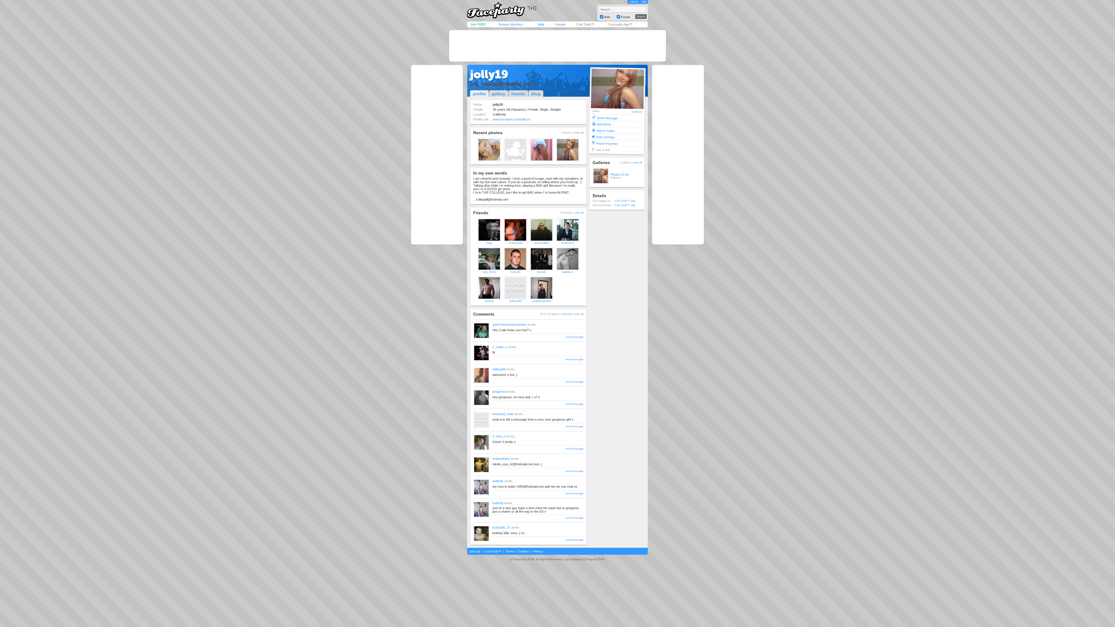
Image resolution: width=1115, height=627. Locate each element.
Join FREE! (478, 24)
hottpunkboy (501, 458)
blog (535, 93)
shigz (489, 243)
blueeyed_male (503, 414)
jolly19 (489, 74)
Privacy (538, 551)
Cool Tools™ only (625, 200)
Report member (607, 143)
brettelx (541, 272)
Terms (510, 551)
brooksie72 (567, 243)
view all (578, 132)
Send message (607, 118)
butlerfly (497, 481)
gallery (498, 93)
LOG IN (634, 2)
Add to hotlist (605, 130)
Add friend (603, 124)
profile (479, 93)
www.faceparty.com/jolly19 (511, 119)
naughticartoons (541, 301)
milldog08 (499, 369)
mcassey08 (515, 243)
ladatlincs (567, 272)
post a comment (562, 314)
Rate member (605, 137)
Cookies (523, 551)
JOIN (644, 2)
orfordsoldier (541, 243)
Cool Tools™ (585, 24)
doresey (489, 301)
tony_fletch (489, 272)
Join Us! (475, 551)
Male (541, 24)
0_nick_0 (498, 436)
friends (518, 93)
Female (560, 24)
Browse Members (511, 24)
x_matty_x (499, 347)
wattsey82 (515, 301)
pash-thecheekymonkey (509, 324)
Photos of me (619, 174)
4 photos (637, 111)
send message (574, 337)
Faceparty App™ (620, 24)
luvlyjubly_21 (501, 527)
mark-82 (515, 272)
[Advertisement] (557, 46)
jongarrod (499, 391)
